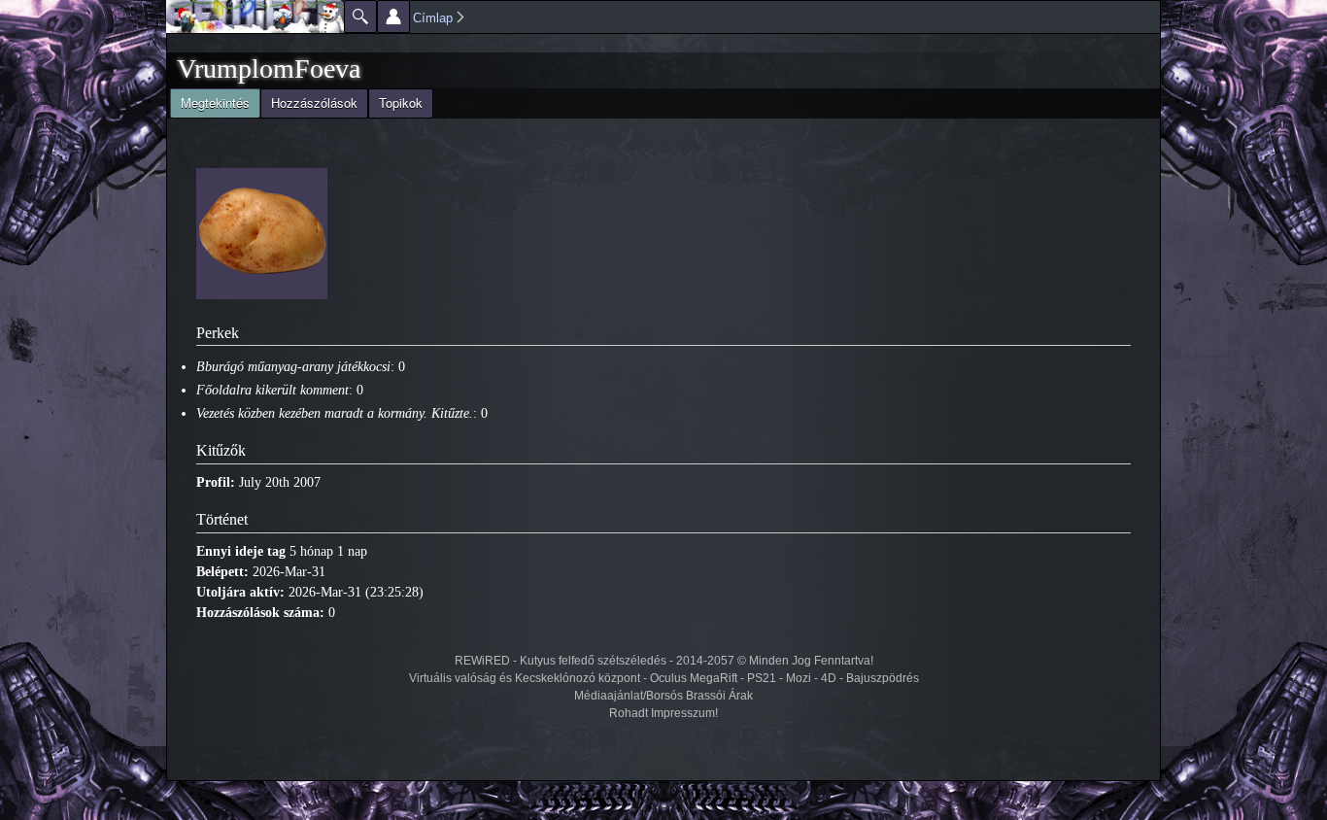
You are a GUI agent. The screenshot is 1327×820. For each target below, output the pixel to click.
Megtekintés (210, 102)
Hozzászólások (314, 102)
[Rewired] (255, 16)
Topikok (401, 102)
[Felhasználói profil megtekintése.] (261, 295)
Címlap (433, 18)
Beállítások (393, 16)
